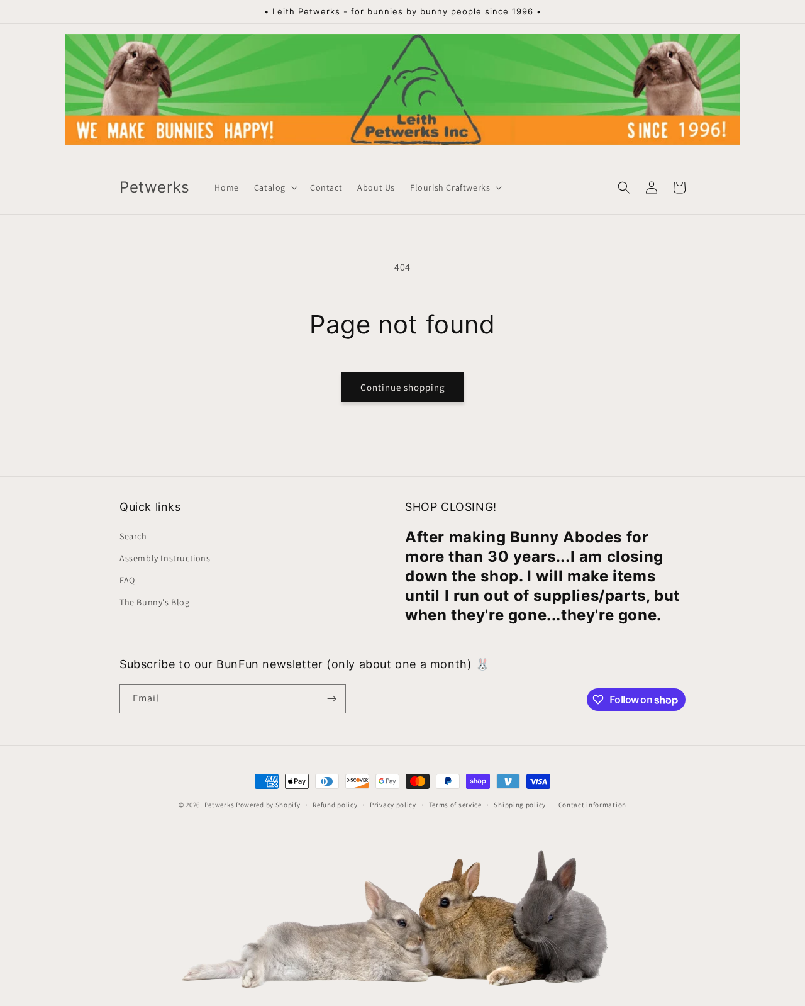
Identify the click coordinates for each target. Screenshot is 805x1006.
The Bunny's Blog (154, 602)
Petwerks (219, 804)
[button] (275, 187)
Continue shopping (402, 387)
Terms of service (455, 804)
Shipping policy (520, 804)
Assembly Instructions (165, 558)
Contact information (592, 804)
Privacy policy (393, 804)
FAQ (127, 580)
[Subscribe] (331, 698)
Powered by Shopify (268, 804)
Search (133, 536)
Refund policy (335, 804)
